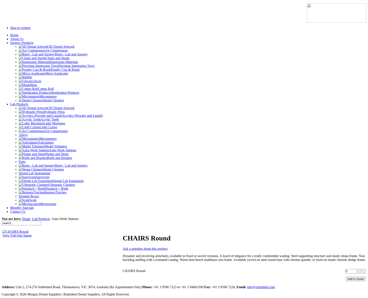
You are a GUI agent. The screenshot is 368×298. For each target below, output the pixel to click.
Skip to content (20, 28)
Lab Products (41, 219)
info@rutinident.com (261, 287)
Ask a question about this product (145, 248)
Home (26, 219)
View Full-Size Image (17, 235)
